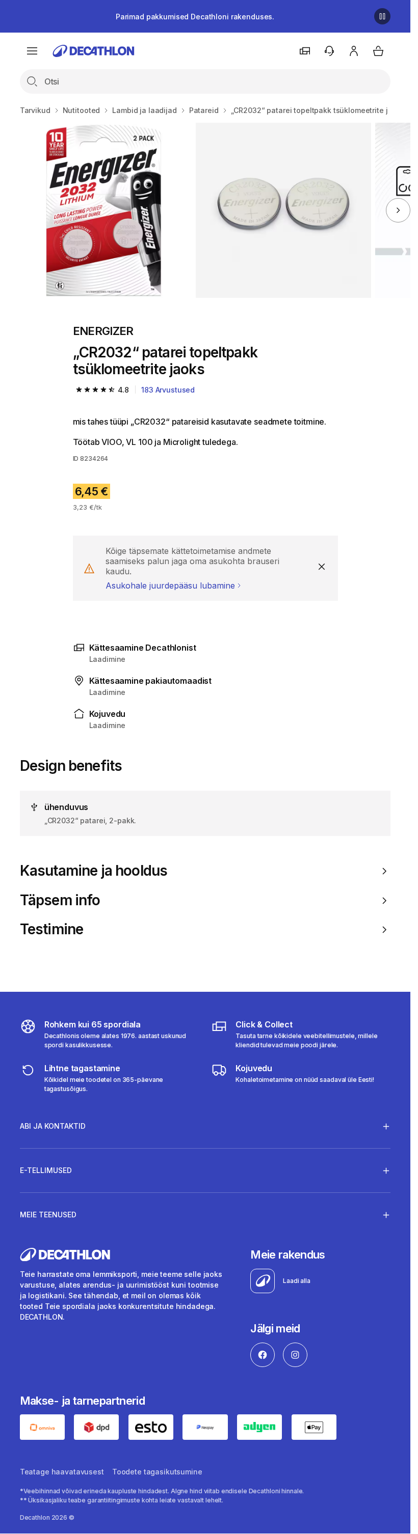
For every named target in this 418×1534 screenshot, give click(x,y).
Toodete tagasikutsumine (157, 1471)
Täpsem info (60, 900)
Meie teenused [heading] (48, 1214)
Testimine (51, 929)
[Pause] (382, 16)
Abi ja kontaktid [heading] (53, 1126)
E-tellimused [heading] (46, 1170)
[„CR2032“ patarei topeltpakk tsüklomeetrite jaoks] (103, 210)
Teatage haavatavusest (62, 1471)
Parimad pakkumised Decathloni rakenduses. (195, 16)
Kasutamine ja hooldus (93, 870)
